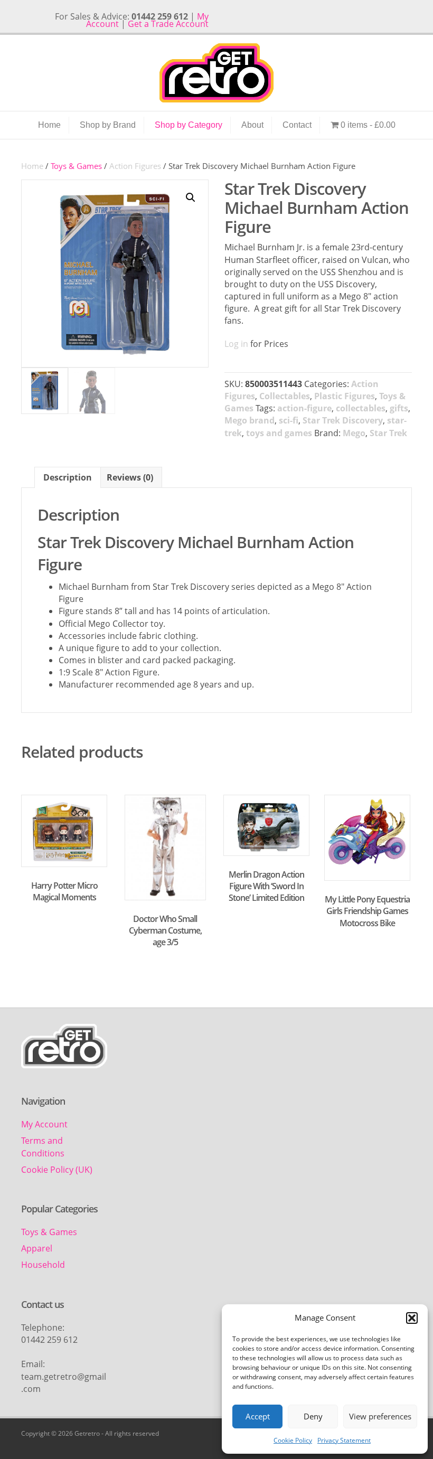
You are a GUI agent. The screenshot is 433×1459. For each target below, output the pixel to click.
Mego (354, 433)
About (252, 124)
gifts (399, 408)
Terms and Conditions (42, 1147)
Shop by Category (188, 124)
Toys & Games (49, 1232)
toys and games (279, 433)
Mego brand (249, 420)
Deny (313, 1416)
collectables (360, 408)
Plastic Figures (344, 396)
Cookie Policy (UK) (56, 1169)
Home (49, 124)
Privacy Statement (344, 1440)
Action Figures (135, 166)
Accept (258, 1416)
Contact (297, 124)
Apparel (36, 1248)
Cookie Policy (293, 1440)
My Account (44, 1124)
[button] (412, 1318)
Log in (236, 344)
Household (43, 1264)
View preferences (380, 1416)
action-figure (304, 408)
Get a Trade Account (168, 24)
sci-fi (288, 420)
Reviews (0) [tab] (130, 477)
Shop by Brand (108, 124)
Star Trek (388, 433)
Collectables (284, 396)
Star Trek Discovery (343, 420)
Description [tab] (67, 477)
